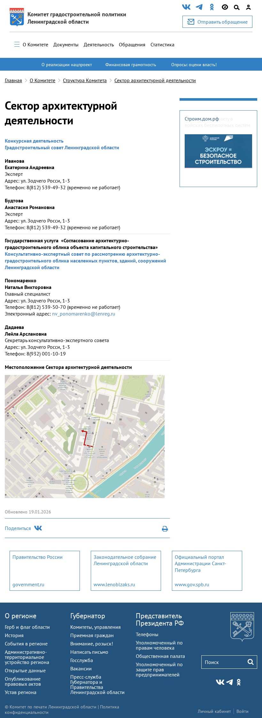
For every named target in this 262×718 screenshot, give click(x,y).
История (14, 635)
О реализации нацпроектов (67, 67)
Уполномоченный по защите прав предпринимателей (159, 669)
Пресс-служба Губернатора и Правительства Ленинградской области (97, 684)
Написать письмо (89, 652)
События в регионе (26, 643)
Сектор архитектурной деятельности (155, 80)
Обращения (132, 44)
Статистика (162, 44)
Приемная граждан (92, 635)
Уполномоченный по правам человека (159, 645)
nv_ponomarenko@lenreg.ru (83, 313)
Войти (242, 711)
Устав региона (20, 692)
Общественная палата (160, 656)
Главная (13, 80)
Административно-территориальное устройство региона (27, 657)
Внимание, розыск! (91, 643)
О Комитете (35, 44)
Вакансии (81, 668)
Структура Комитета (85, 80)
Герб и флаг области (27, 627)
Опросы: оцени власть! (194, 64)
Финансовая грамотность (130, 64)
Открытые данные (25, 670)
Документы (66, 44)
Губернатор (87, 615)
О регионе (20, 615)
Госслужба (81, 660)
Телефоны (147, 634)
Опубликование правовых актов (23, 681)
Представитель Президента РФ (160, 619)
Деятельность (99, 44)
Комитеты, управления (95, 627)
